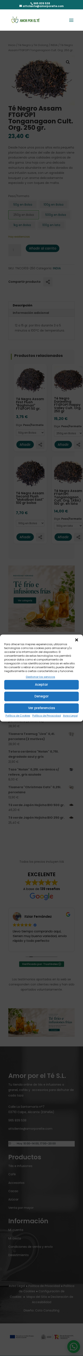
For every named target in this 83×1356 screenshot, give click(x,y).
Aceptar (41, 684)
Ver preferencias (41, 708)
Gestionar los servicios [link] (40, 677)
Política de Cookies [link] (18, 715)
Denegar (41, 696)
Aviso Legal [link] (70, 715)
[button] (76, 640)
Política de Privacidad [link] (46, 715)
